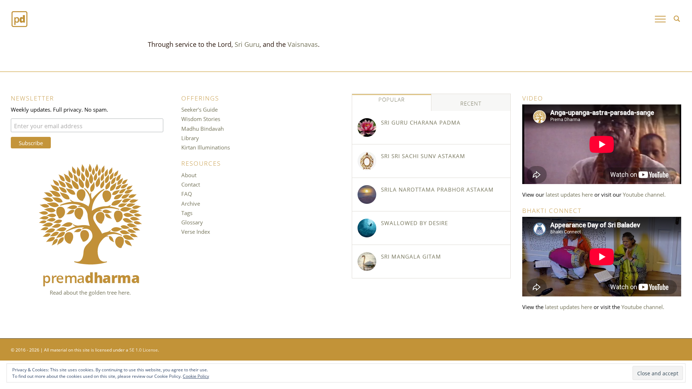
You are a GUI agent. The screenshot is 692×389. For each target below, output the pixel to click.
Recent (471, 103)
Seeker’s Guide (199, 109)
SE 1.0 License (143, 349)
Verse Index (195, 231)
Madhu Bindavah (202, 128)
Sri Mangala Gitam (411, 256)
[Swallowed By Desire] (367, 228)
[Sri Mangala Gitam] (367, 261)
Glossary (192, 222)
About (188, 175)
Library (190, 138)
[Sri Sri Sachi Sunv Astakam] (367, 161)
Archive (190, 203)
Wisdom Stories (200, 118)
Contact (190, 184)
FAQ (186, 193)
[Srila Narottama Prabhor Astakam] (367, 194)
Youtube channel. (644, 194)
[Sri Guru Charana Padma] (367, 127)
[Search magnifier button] (677, 18)
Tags (186, 212)
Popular (391, 99)
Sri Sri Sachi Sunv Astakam (423, 156)
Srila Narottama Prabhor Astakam (437, 189)
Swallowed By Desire (414, 223)
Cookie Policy (196, 375)
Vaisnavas (303, 43)
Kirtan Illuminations (205, 147)
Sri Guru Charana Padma (421, 122)
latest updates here (569, 194)
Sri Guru (247, 43)
